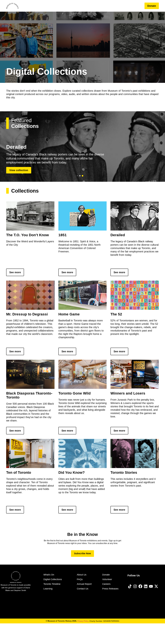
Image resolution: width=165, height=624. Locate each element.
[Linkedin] (145, 586)
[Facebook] (140, 586)
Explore (88, 5)
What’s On (71, 5)
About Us (123, 5)
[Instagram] (135, 586)
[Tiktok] (129, 586)
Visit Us (55, 5)
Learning (107, 5)
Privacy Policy (82, 621)
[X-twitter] (156, 586)
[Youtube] (151, 586)
